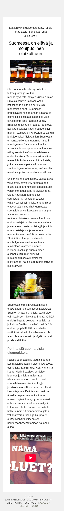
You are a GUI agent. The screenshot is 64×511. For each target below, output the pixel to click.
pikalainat (13, 340)
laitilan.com (30, 35)
